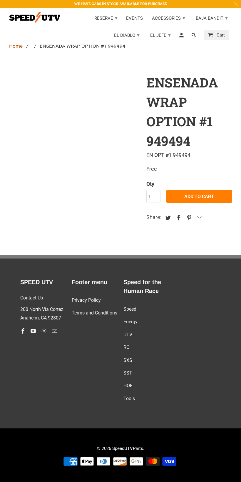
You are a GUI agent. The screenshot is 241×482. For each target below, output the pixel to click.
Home (16, 46)
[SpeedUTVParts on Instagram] (44, 331)
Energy (130, 321)
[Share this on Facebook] (178, 218)
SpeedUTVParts (127, 448)
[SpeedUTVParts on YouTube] (34, 331)
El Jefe (160, 35)
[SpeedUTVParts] (35, 17)
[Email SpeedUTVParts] (55, 331)
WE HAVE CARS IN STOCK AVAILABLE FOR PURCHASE (120, 3)
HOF (128, 385)
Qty (150, 184)
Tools (129, 398)
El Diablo (127, 35)
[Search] (194, 36)
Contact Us (31, 298)
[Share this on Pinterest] (188, 218)
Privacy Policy (86, 300)
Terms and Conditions (94, 313)
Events (134, 18)
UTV (127, 334)
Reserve (106, 18)
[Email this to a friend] (198, 218)
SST (127, 373)
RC (126, 347)
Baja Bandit (212, 18)
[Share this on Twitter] (167, 218)
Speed (129, 309)
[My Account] (182, 36)
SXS (127, 360)
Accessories (168, 18)
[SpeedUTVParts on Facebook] (23, 331)
